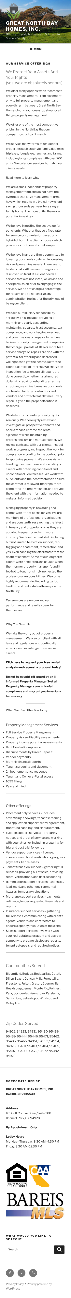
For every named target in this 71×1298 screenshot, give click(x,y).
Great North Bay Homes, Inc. (32, 26)
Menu (37, 48)
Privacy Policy (15, 1284)
